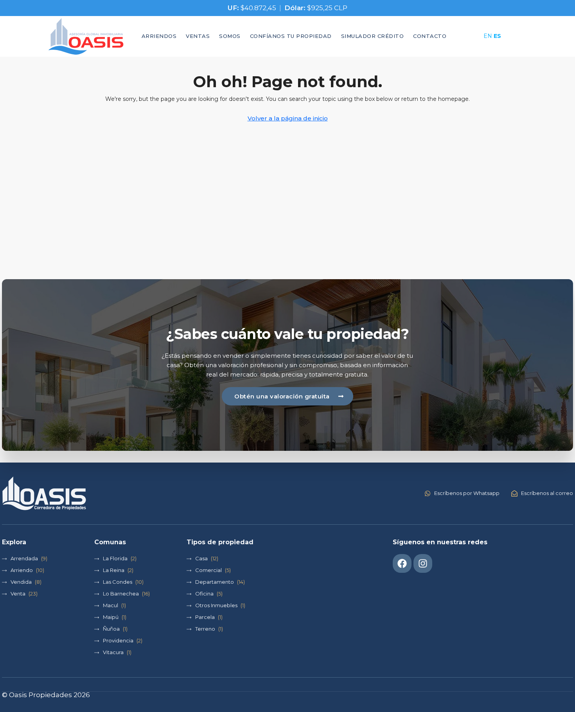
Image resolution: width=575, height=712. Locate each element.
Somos (230, 36)
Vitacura (113, 652)
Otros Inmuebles (216, 605)
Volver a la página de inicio (288, 118)
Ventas (198, 36)
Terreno (205, 629)
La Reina (113, 570)
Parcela (205, 617)
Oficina (204, 593)
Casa (201, 558)
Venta (18, 593)
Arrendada (24, 558)
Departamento (214, 582)
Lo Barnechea (121, 593)
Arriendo (22, 570)
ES (497, 35)
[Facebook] (402, 563)
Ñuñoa (111, 629)
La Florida (115, 558)
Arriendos (159, 36)
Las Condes (117, 582)
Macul (110, 605)
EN (487, 35)
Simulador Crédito (372, 36)
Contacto (429, 36)
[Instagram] (422, 563)
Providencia (118, 640)
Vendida (21, 582)
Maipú (111, 617)
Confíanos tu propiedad (291, 36)
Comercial (208, 570)
